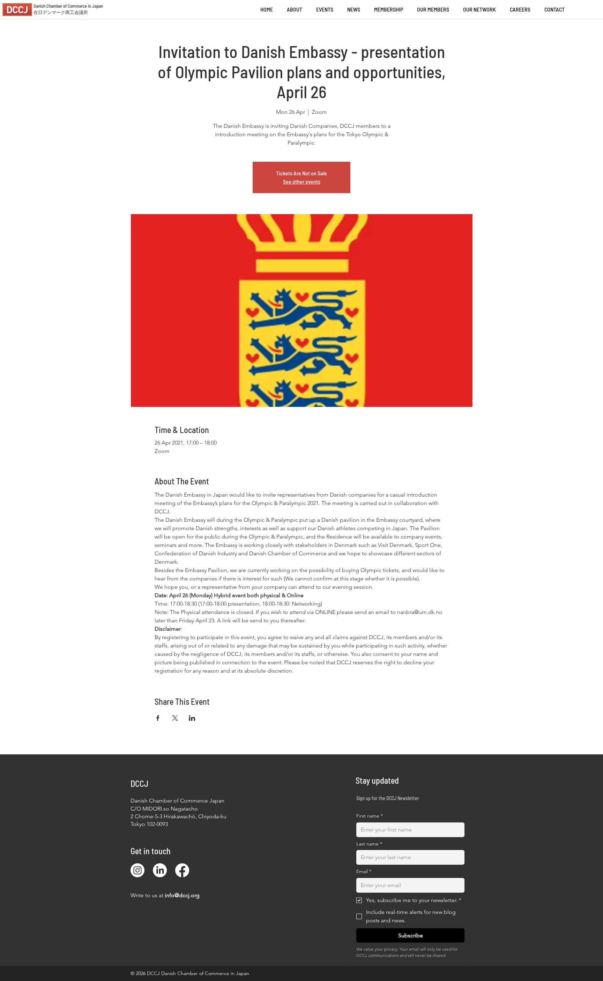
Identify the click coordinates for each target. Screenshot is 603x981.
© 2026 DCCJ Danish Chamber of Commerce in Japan (190, 973)
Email (363, 871)
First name (369, 816)
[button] (520, 9)
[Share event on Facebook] (158, 718)
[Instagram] (137, 870)
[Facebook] (182, 870)
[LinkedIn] (160, 870)
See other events (301, 181)
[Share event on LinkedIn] (192, 718)
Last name (369, 844)
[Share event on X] (175, 718)
